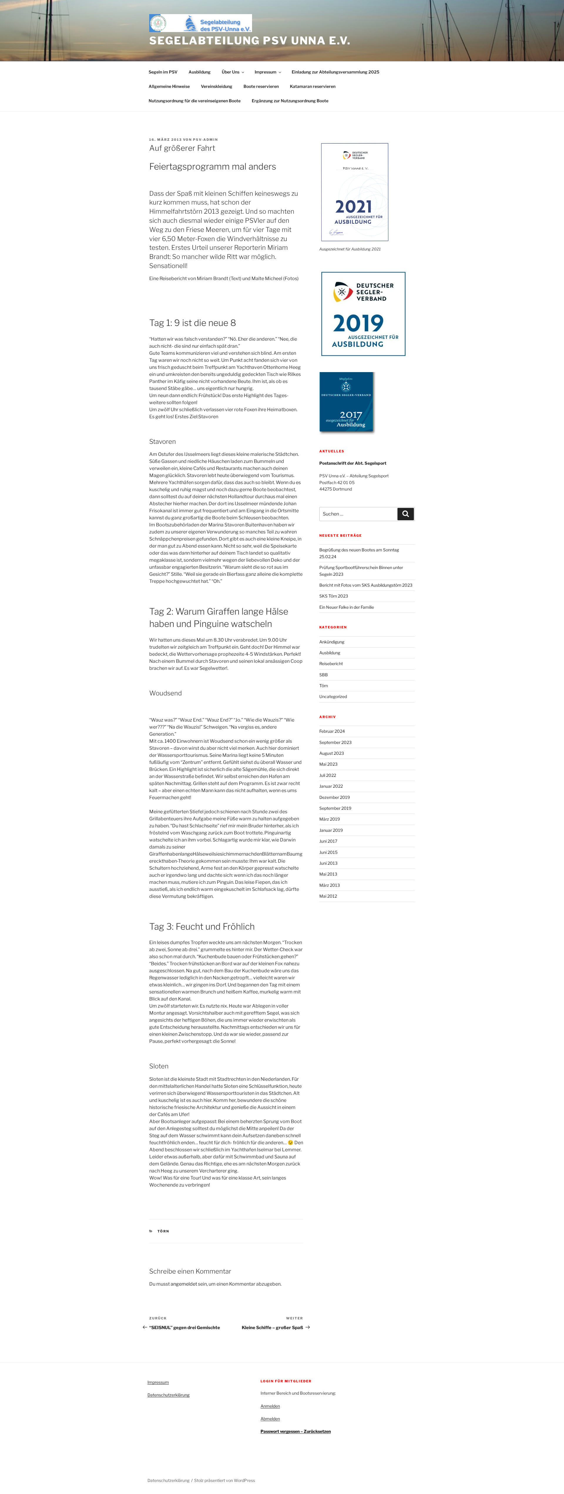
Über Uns (230, 71)
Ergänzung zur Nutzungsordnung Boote (290, 100)
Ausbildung (200, 71)
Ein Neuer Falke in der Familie (346, 607)
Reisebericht (331, 663)
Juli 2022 (327, 775)
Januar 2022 (331, 786)
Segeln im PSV (163, 71)
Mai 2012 (328, 896)
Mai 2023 (328, 764)
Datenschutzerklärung (168, 1394)
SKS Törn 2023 (333, 595)
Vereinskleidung (216, 86)
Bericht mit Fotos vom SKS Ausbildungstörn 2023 (365, 585)
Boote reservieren (261, 86)
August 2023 (331, 753)
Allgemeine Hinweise (169, 86)
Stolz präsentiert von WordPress (224, 1480)
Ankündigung (331, 641)
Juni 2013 (328, 863)
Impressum (265, 71)
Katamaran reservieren (312, 86)
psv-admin (205, 140)
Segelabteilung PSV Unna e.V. (250, 40)
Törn (163, 1231)
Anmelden (270, 1405)
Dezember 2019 (334, 797)
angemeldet (184, 1284)
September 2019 (335, 808)
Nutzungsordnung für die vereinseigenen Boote (195, 100)
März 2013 (329, 885)
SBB (323, 674)
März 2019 (329, 819)
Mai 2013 (328, 873)
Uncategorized (333, 696)
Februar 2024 (332, 731)
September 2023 (335, 742)
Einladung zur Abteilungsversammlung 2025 (335, 71)
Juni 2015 (328, 852)
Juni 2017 (328, 841)
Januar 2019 (331, 830)
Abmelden (270, 1418)
